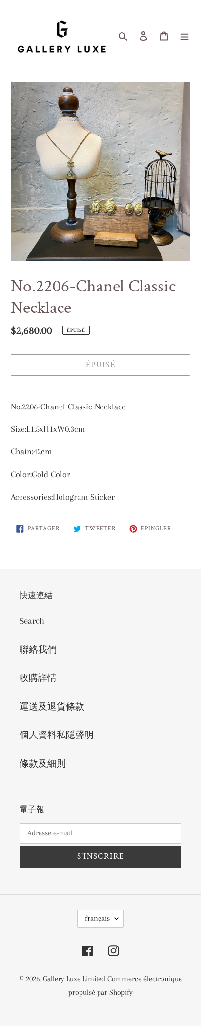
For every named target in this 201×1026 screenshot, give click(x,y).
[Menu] (184, 35)
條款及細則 (43, 764)
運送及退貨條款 (52, 707)
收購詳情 (38, 678)
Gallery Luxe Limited (75, 978)
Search (32, 621)
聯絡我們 (38, 650)
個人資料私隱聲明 (57, 735)
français (97, 918)
